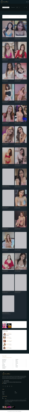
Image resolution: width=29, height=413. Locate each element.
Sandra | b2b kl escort (5, 207)
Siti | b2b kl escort (17, 207)
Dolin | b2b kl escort (18, 249)
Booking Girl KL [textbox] (12, 16)
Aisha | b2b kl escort (5, 164)
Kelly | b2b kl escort (5, 38)
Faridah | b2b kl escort (18, 38)
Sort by (17, 7)
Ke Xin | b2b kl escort (5, 101)
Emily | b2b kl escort (5, 228)
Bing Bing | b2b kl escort (18, 164)
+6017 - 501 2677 (6, 380)
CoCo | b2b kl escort (5, 143)
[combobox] (14, 17)
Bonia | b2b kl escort (18, 122)
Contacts (3, 394)
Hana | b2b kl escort (8, 333)
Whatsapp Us (5, 383)
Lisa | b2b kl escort (5, 270)
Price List (3, 391)
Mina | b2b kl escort (5, 59)
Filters (6, 7)
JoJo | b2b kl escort (5, 80)
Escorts (3, 392)
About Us (16, 392)
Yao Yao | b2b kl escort (5, 122)
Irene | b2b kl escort (18, 80)
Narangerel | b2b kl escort (6, 291)
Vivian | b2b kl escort (5, 249)
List (26, 7)
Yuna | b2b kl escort (18, 59)
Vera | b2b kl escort (18, 101)
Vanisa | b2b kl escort (5, 312)
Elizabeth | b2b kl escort (18, 186)
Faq (15, 391)
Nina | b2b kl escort (18, 228)
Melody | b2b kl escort (5, 186)
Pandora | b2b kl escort (9, 340)
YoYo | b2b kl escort (18, 270)
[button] (3, 28)
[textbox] (20, 17)
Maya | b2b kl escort (18, 143)
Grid (24, 7)
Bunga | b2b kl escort (18, 291)
